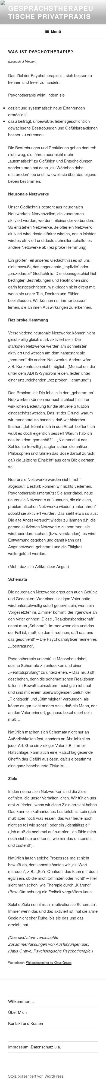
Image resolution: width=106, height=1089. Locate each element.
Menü (56, 31)
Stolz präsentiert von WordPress (36, 1076)
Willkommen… (21, 1001)
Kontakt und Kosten (25, 1023)
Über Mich (17, 1012)
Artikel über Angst (51, 566)
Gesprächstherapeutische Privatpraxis (50, 12)
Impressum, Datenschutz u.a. (34, 1047)
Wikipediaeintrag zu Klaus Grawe (48, 962)
